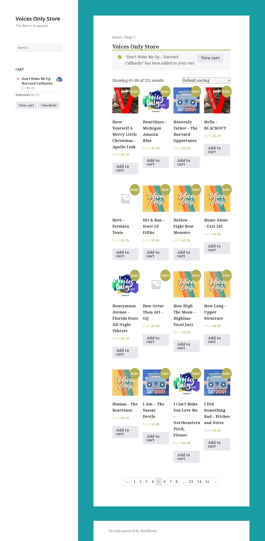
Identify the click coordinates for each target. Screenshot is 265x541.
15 (207, 481)
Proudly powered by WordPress (133, 531)
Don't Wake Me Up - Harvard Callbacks (37, 81)
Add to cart (122, 168)
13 (191, 481)
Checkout (48, 105)
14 (199, 481)
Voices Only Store (38, 18)
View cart (26, 105)
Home (117, 37)
